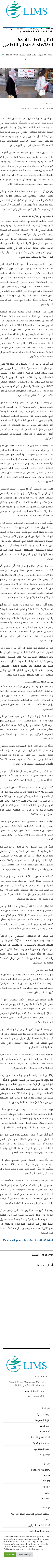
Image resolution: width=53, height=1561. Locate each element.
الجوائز (47, 1520)
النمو (37, 31)
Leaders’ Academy (40, 1470)
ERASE (47, 29)
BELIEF (41, 29)
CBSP (47, 1493)
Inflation (45, 1255)
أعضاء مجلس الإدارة (40, 1531)
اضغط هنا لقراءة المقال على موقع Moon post (28, 1240)
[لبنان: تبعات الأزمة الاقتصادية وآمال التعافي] (26, 82)
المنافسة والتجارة (41, 1443)
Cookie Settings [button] (24, 1554)
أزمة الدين (45, 1426)
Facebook (48, 109)
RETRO (46, 1487)
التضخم (35, 1255)
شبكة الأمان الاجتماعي (39, 1437)
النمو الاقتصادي (27, 31)
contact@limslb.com (33, 1391)
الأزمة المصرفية (42, 1420)
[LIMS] (26, 9)
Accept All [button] (10, 1554)
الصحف (44, 31)
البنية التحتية (43, 1414)
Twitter (37, 109)
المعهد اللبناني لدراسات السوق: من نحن (30, 1514)
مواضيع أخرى (44, 1455)
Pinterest (26, 109)
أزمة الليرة (32, 29)
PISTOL (46, 1499)
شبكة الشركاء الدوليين (39, 1525)
